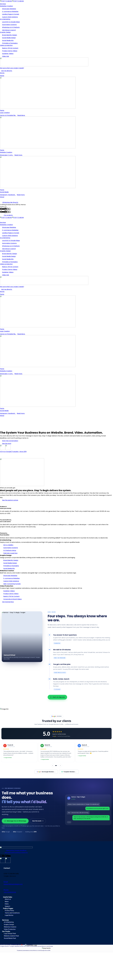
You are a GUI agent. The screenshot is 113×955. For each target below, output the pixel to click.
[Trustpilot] (8, 449)
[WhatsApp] (9, 210)
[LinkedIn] (5, 210)
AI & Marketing (5, 19)
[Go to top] (1, 954)
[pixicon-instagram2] (5, 857)
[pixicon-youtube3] (9, 857)
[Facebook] (1, 210)
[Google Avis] (2, 449)
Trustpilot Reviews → (68, 772)
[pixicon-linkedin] (7, 857)
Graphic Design (5, 32)
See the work (36, 821)
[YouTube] (3, 210)
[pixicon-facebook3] (3, 857)
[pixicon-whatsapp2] (1, 857)
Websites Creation (6, 6)
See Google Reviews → (46, 772)
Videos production (6, 45)
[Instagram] (7, 210)
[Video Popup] (2, 457)
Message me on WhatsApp (16, 821)
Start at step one (59, 697)
